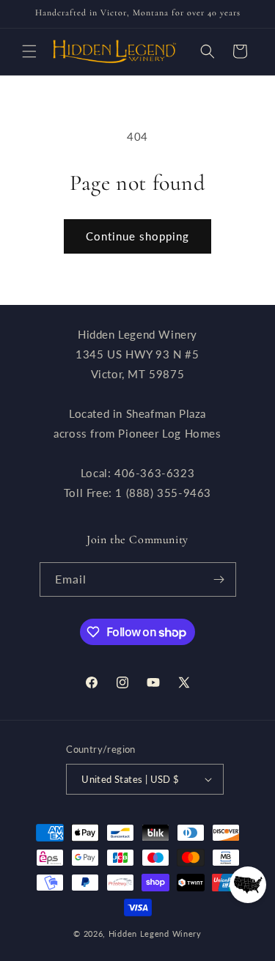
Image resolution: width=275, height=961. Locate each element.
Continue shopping (137, 236)
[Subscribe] (219, 579)
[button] (29, 51)
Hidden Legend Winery (155, 933)
